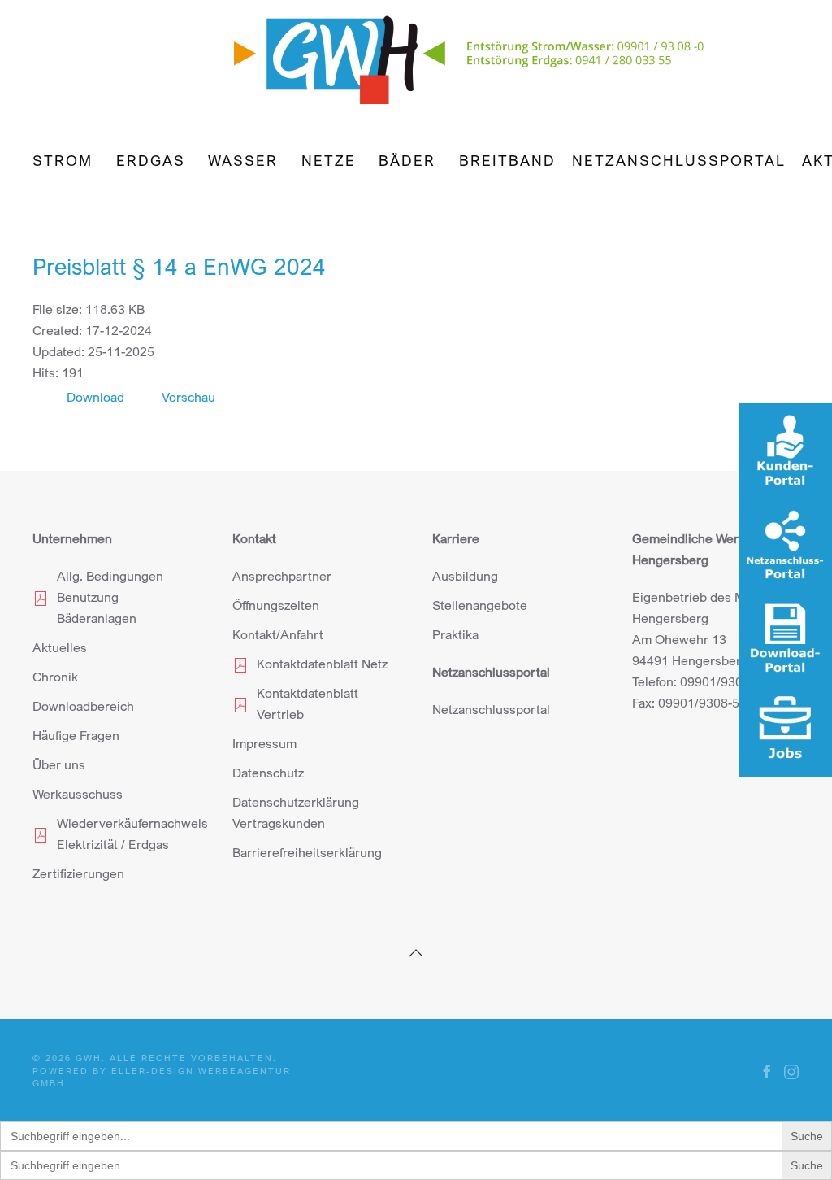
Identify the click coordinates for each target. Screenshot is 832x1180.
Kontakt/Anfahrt (277, 634)
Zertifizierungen (78, 873)
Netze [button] (328, 160)
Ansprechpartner (282, 576)
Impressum (264, 743)
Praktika (455, 634)
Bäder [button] (407, 160)
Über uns (58, 764)
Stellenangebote (479, 605)
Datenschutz (268, 772)
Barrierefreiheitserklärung (307, 852)
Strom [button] (62, 160)
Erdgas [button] (150, 160)
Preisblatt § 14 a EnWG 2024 (179, 266)
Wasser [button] (243, 160)
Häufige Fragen (75, 735)
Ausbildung (465, 576)
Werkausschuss (77, 794)
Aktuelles (59, 647)
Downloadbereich (83, 706)
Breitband (507, 160)
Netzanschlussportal (679, 160)
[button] (416, 953)
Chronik (55, 676)
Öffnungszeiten (275, 605)
